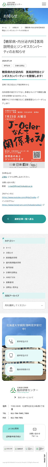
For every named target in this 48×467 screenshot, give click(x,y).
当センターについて (25, 397)
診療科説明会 (11, 272)
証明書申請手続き (13, 436)
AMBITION (10, 277)
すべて (8, 247)
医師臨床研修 (11, 257)
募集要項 (9, 282)
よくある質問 (13, 428)
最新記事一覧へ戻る (24, 218)
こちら (4, 176)
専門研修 (9, 267)
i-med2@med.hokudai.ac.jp (20, 186)
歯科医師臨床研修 (13, 262)
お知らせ (9, 252)
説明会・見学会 (12, 287)
